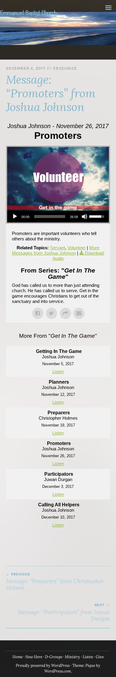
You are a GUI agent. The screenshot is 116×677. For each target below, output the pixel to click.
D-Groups (53, 656)
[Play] (15, 217)
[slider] (49, 216)
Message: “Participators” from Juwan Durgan (64, 612)
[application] (58, 216)
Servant (57, 247)
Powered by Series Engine (58, 542)
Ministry (72, 656)
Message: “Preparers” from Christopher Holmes (55, 581)
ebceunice (65, 68)
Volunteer (77, 247)
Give (100, 656)
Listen (58, 371)
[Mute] (84, 217)
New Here (33, 656)
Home (17, 656)
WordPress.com (57, 671)
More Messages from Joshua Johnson (55, 250)
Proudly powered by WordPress (43, 665)
